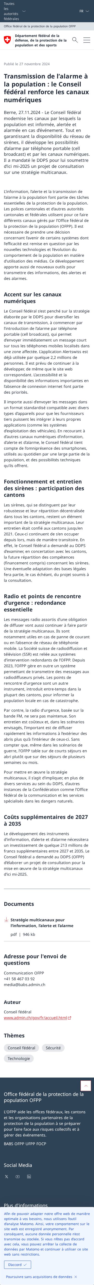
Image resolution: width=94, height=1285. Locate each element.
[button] (86, 1085)
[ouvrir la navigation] (87, 40)
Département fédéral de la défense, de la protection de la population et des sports (41, 40)
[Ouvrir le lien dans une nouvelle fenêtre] (7, 1176)
